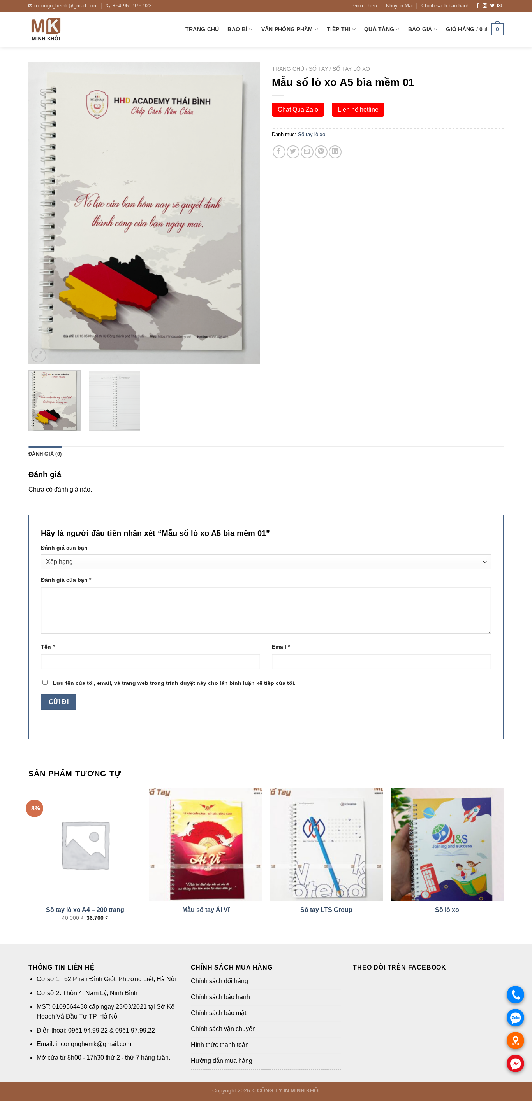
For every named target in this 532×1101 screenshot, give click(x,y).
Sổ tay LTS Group (326, 910)
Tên (48, 647)
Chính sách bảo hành (445, 6)
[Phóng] (38, 355)
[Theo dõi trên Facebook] (477, 6)
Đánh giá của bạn (64, 547)
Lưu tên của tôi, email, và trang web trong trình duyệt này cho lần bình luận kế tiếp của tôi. (174, 683)
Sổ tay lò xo (351, 69)
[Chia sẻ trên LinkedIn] (335, 151)
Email (281, 647)
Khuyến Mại (399, 6)
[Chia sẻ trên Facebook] (279, 151)
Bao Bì (237, 29)
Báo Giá (420, 29)
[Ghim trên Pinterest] (321, 151)
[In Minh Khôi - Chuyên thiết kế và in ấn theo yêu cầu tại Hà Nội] (67, 29)
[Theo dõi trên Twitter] (492, 6)
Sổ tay (318, 69)
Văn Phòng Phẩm (287, 29)
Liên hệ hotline (358, 109)
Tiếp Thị (338, 29)
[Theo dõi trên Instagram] (485, 6)
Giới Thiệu (365, 6)
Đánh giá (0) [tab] (45, 454)
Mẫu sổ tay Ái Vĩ (205, 910)
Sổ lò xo (447, 910)
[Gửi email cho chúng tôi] (499, 6)
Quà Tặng (379, 29)
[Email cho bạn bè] (307, 151)
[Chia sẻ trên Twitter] (293, 151)
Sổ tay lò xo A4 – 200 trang (85, 910)
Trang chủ (202, 29)
